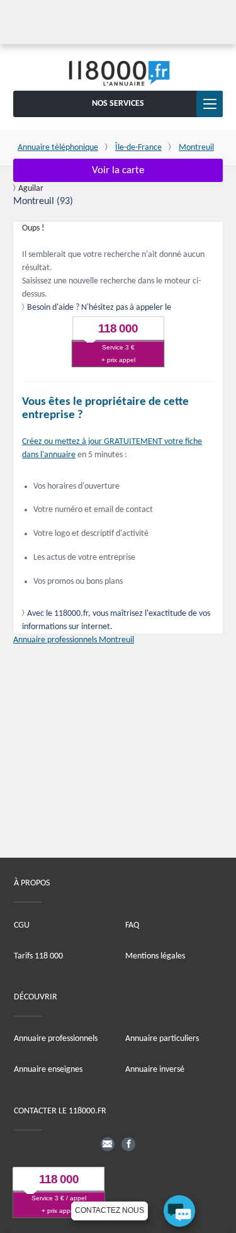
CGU (22, 924)
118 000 (118, 328)
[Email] (108, 1144)
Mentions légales (155, 955)
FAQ (132, 924)
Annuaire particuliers (162, 1038)
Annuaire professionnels (56, 1038)
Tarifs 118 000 (38, 955)
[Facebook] (128, 1144)
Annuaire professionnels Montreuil (73, 640)
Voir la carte (118, 170)
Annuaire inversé (154, 1069)
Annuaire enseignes (48, 1069)
